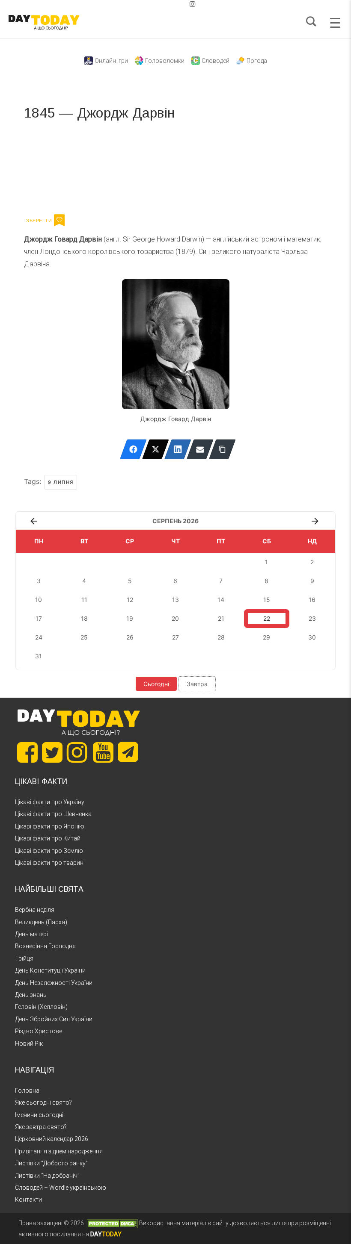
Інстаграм (115, 166)
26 (130, 637)
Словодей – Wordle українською (60, 1187)
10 (38, 599)
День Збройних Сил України (53, 1019)
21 (221, 618)
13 (175, 599)
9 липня (61, 482)
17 (39, 618)
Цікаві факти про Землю (49, 850)
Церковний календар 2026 (51, 1138)
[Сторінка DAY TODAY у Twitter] (52, 752)
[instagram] (192, 4)
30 (312, 637)
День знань (31, 994)
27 (175, 637)
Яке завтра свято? (41, 1126)
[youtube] (185, 4)
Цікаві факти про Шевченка (53, 814)
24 (38, 637)
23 (312, 618)
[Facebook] (133, 449)
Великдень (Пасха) (41, 922)
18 (84, 618)
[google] (172, 4)
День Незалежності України (53, 982)
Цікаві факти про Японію (49, 826)
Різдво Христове (38, 1031)
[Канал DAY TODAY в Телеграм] (128, 753)
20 (175, 618)
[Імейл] (200, 449)
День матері (31, 934)
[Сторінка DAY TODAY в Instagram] (77, 752)
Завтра (197, 683)
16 (312, 599)
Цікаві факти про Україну (49, 802)
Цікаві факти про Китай (47, 838)
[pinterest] (179, 4)
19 (129, 618)
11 (84, 599)
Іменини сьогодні (39, 1114)
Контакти (28, 1199)
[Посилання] (222, 449)
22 (266, 618)
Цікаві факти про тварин (49, 862)
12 (130, 599)
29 (266, 637)
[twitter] (158, 4)
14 (220, 599)
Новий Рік (29, 1043)
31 (38, 656)
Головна (27, 1090)
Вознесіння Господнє (45, 946)
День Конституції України (50, 970)
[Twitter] (155, 449)
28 (221, 637)
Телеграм (55, 166)
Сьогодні (156, 683)
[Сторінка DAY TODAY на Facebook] (27, 752)
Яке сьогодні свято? (43, 1102)
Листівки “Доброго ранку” (51, 1163)
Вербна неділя (34, 909)
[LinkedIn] (177, 449)
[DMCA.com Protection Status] (112, 1223)
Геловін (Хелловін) (41, 1006)
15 (266, 599)
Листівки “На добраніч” (47, 1175)
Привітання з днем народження (59, 1151)
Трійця (24, 958)
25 (84, 637)
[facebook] (165, 4)
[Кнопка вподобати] (59, 220)
